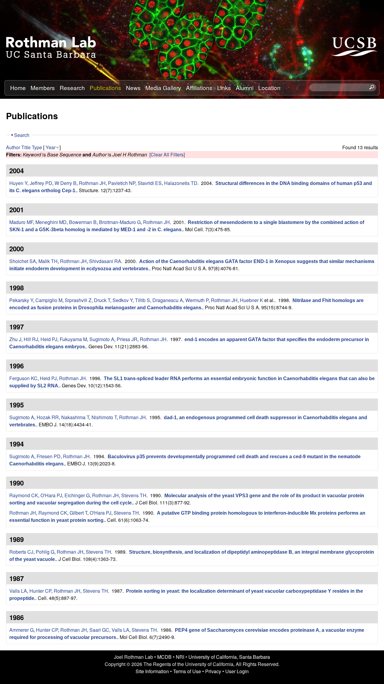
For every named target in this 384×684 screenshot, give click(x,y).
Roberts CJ (21, 551)
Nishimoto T (104, 417)
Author (13, 147)
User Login (237, 671)
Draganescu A (167, 300)
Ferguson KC (23, 378)
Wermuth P (196, 300)
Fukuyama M (73, 339)
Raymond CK (23, 495)
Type (37, 147)
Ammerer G (21, 629)
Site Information (152, 671)
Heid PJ (48, 339)
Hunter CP (40, 590)
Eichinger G (77, 495)
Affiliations (199, 87)
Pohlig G (45, 551)
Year (51, 147)
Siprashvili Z (78, 300)
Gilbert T (78, 512)
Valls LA (18, 590)
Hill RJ (31, 339)
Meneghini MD (51, 222)
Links (224, 87)
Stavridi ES (150, 183)
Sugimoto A (101, 339)
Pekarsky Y (21, 300)
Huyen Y (18, 183)
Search (21, 135)
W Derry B (65, 183)
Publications (105, 87)
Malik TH (48, 261)
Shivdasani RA (105, 261)
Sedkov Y (122, 300)
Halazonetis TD (180, 183)
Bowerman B (83, 222)
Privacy (213, 671)
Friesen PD (49, 456)
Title (26, 147)
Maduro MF (21, 222)
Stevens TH (133, 495)
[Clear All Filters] (167, 154)
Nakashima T (75, 417)
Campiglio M (48, 300)
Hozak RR (48, 417)
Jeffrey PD (41, 183)
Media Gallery (163, 87)
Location (269, 87)
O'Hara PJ (51, 495)
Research (72, 87)
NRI (180, 656)
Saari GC (99, 629)
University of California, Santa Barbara (229, 656)
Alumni (245, 87)
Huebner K (251, 300)
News (133, 87)
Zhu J (15, 339)
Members (43, 87)
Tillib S (142, 300)
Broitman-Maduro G (120, 222)
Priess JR (127, 339)
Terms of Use (187, 671)
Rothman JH (92, 183)
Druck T (102, 300)
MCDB (164, 656)
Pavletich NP (121, 183)
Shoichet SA (22, 261)
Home (18, 87)
